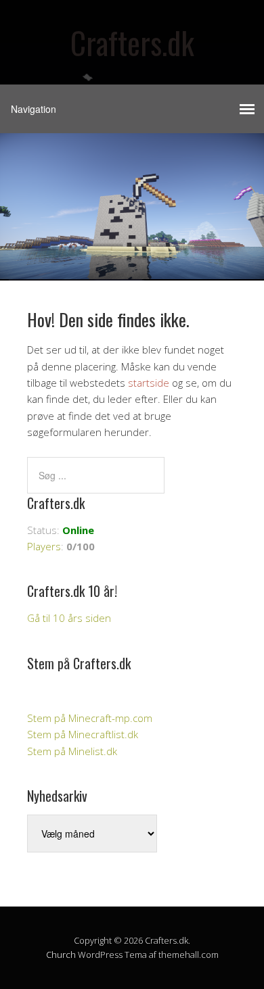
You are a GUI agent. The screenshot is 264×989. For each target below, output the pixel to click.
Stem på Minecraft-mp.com (89, 718)
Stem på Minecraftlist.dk (82, 734)
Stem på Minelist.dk (72, 751)
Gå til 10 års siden (69, 618)
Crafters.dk (132, 42)
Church (61, 954)
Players (44, 546)
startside (148, 382)
